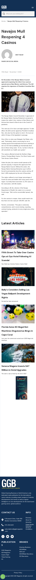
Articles (3, 21)
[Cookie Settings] (2, 576)
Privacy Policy (18, 572)
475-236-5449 (9, 525)
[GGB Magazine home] (4, 7)
